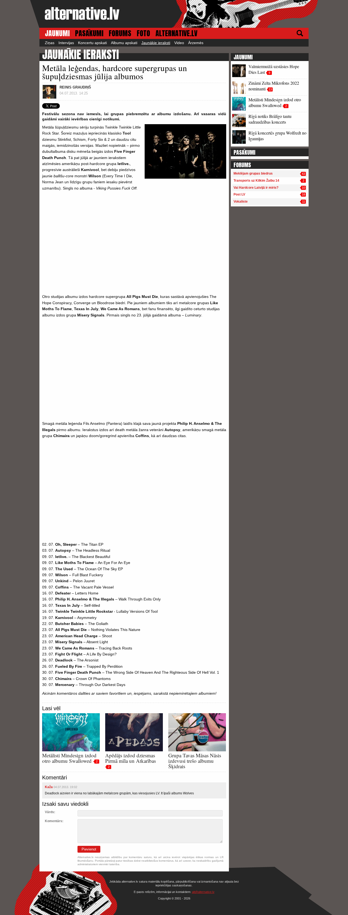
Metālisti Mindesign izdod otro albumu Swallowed (69, 758)
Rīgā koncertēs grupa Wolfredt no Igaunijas (277, 135)
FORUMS (120, 33)
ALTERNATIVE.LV (176, 33)
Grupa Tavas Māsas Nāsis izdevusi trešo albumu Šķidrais (194, 761)
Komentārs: (54, 821)
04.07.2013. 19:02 (65, 787)
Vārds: (50, 812)
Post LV (239, 194)
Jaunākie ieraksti (155, 43)
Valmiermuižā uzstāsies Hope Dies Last (273, 69)
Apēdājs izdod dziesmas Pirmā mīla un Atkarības (130, 758)
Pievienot (89, 849)
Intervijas (66, 43)
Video (179, 43)
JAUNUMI (57, 33)
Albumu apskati (124, 43)
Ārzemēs (195, 43)
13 (270, 89)
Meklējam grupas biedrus (253, 173)
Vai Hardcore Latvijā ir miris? (256, 188)
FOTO (143, 33)
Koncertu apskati (92, 43)
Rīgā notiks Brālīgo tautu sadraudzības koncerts (269, 119)
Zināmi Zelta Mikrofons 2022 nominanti (273, 85)
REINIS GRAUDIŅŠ (75, 87)
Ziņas (49, 43)
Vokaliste (241, 201)
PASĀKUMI (89, 33)
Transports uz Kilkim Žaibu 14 (256, 180)
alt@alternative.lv (203, 891)
